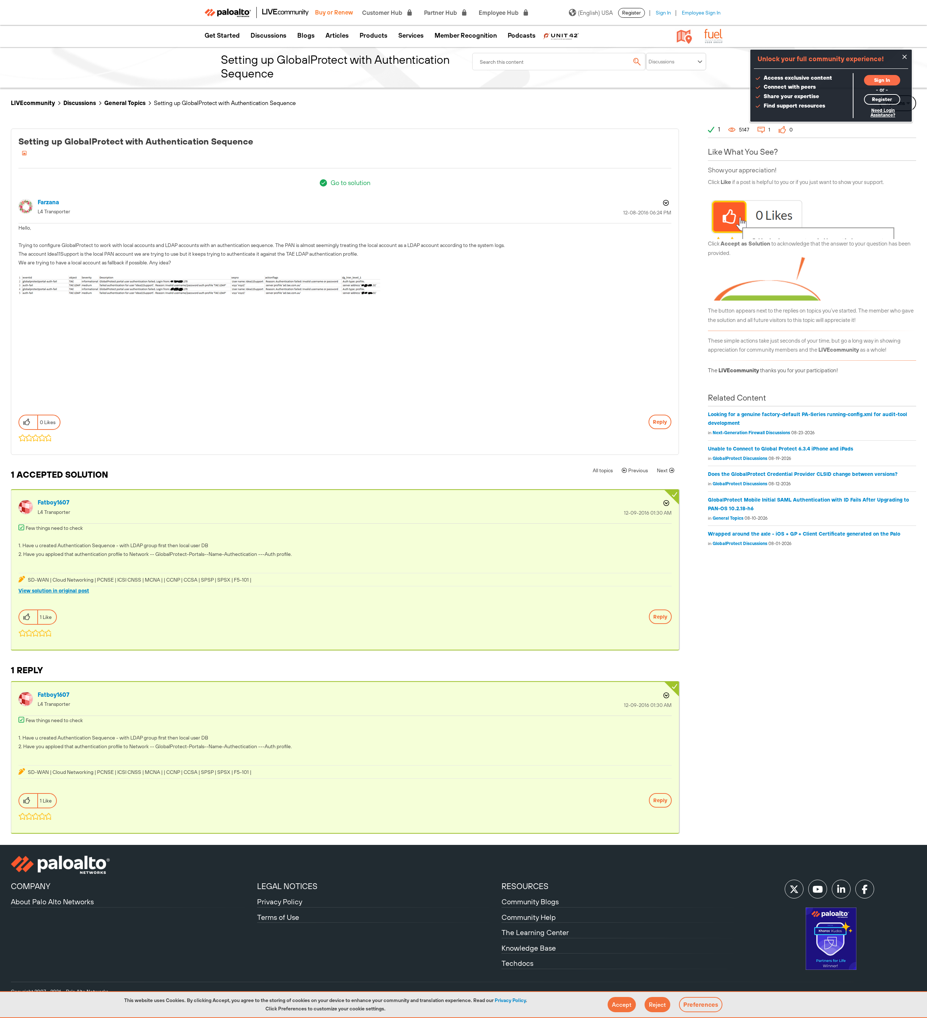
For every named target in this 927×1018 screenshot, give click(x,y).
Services (411, 35)
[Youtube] (817, 889)
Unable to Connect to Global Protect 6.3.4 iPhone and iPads (780, 449)
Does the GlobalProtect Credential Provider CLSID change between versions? (803, 474)
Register (631, 13)
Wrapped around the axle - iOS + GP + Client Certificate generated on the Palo (804, 534)
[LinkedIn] (841, 889)
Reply (660, 422)
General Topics (125, 103)
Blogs (306, 35)
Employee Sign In (701, 13)
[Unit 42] (561, 35)
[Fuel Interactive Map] (684, 36)
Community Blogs (530, 901)
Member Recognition (466, 35)
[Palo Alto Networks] (133, 865)
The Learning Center (535, 932)
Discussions (268, 35)
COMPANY (30, 886)
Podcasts (522, 35)
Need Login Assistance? (883, 113)
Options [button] (665, 202)
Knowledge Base (529, 948)
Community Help (529, 917)
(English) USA (595, 12)
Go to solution (350, 183)
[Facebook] (864, 889)
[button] (622, 1004)
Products (373, 35)
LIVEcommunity (33, 103)
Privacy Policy (510, 1000)
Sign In (663, 13)
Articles (337, 35)
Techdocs (517, 963)
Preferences (700, 1004)
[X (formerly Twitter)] (794, 889)
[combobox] (559, 61)
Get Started (222, 35)
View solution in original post (53, 591)
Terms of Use (278, 917)
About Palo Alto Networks (52, 901)
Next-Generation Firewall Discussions (751, 432)
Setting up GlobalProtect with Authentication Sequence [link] (225, 103)
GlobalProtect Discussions (740, 458)
